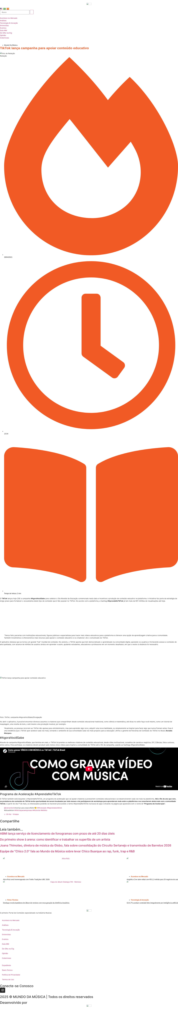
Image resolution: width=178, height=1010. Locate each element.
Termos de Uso (8, 979)
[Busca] (14, 12)
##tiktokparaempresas (23, 810)
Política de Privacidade (11, 975)
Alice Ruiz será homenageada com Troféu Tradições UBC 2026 (26, 879)
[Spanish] (8, 9)
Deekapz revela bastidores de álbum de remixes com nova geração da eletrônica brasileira (36, 903)
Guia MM (5, 944)
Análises (5, 925)
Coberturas (6, 958)
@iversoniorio (9, 808)
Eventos (5, 939)
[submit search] (31, 12)
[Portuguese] (4, 9)
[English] (1, 9)
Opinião (5, 953)
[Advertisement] (89, 618)
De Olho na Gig (8, 949)
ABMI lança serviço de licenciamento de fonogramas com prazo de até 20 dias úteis (57, 833)
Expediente (6, 965)
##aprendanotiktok (54, 808)
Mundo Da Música (10, 45)
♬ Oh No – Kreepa (11, 814)
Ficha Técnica (12, 900)
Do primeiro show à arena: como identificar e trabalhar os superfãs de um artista (55, 839)
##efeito (44, 810)
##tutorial (36, 810)
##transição (41, 808)
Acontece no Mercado (15, 876)
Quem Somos (7, 970)
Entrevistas (6, 934)
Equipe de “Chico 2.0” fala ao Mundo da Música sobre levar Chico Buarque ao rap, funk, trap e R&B (67, 851)
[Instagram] (2, 990)
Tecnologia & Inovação (140, 900)
